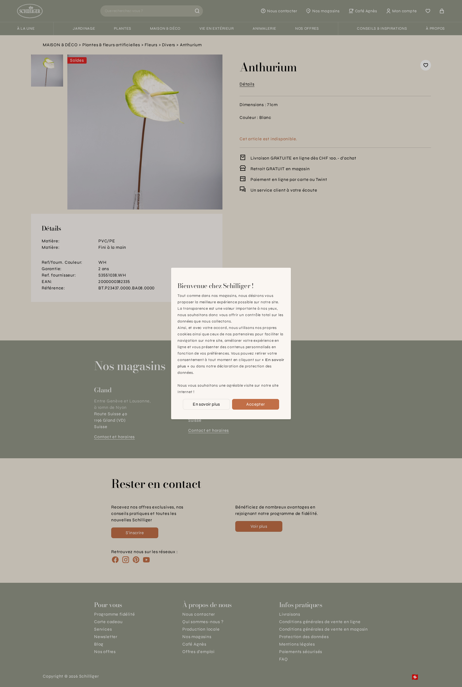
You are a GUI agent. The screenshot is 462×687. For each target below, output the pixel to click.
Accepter (255, 404)
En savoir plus (206, 404)
